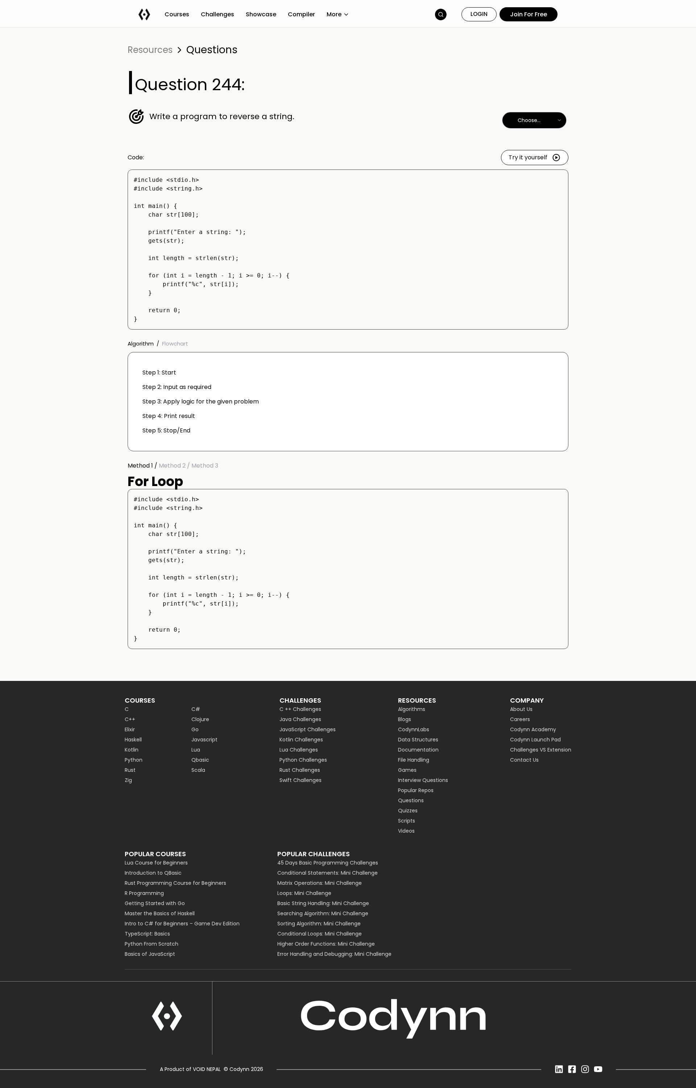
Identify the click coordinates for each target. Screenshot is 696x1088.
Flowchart (175, 343)
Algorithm (141, 343)
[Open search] (441, 14)
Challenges (217, 14)
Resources (150, 50)
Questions (211, 50)
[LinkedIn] (559, 1069)
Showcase (261, 14)
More (334, 14)
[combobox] (534, 120)
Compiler (301, 14)
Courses (177, 14)
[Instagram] (585, 1069)
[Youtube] (598, 1069)
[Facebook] (572, 1069)
